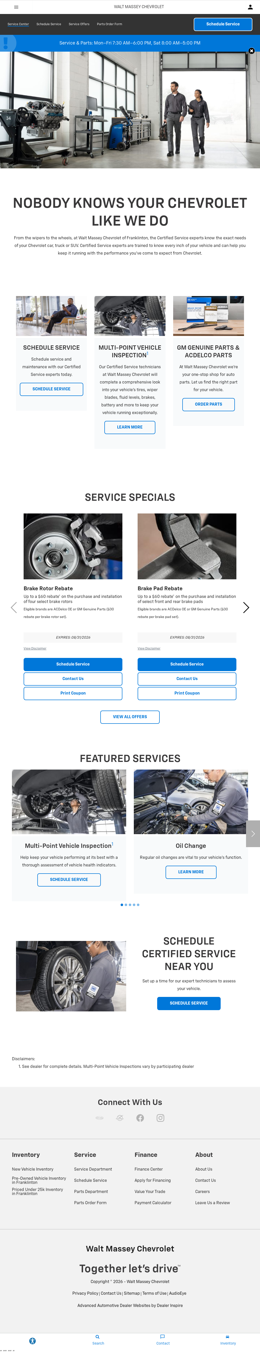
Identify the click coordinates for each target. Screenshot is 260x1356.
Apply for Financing (153, 1181)
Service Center (18, 24)
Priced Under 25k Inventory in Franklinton (37, 1192)
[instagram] (160, 1118)
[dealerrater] (119, 1118)
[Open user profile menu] (253, 7)
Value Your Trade (150, 1192)
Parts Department (91, 1192)
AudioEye (177, 1294)
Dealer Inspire (170, 1306)
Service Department (93, 1170)
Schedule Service (49, 24)
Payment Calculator (153, 1203)
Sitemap (132, 1294)
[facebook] (140, 1118)
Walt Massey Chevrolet (148, 1282)
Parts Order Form (109, 24)
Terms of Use (154, 1294)
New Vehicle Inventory (32, 1170)
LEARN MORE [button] (130, 427)
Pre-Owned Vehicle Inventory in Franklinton (39, 1181)
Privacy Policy (85, 1294)
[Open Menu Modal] (16, 7)
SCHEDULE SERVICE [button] (51, 389)
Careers (202, 1192)
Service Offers (79, 24)
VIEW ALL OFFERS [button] (130, 717)
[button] (252, 51)
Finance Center (149, 1170)
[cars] (99, 1118)
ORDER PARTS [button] (208, 405)
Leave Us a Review (212, 1203)
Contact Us (73, 679)
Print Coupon (73, 693)
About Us (203, 1170)
